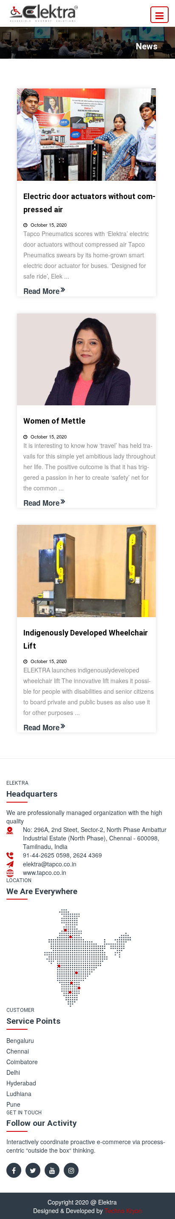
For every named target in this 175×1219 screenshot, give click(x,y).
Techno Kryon (123, 1210)
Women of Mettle (54, 420)
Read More (41, 291)
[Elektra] (43, 12)
